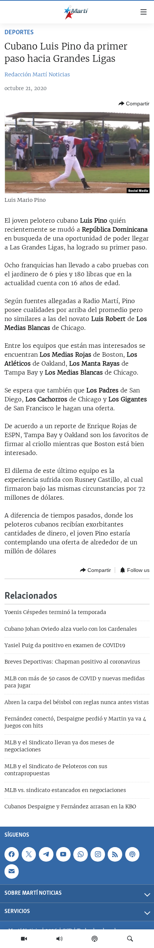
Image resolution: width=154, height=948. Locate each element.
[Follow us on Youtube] (63, 854)
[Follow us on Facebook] (11, 854)
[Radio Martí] (59, 938)
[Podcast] (94, 938)
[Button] (134, 103)
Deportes (19, 33)
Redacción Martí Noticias (37, 74)
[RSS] (115, 854)
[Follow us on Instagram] (97, 854)
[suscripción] (11, 872)
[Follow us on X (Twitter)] (29, 854)
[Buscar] (130, 938)
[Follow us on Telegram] (46, 854)
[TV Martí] (24, 938)
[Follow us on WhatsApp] (80, 854)
